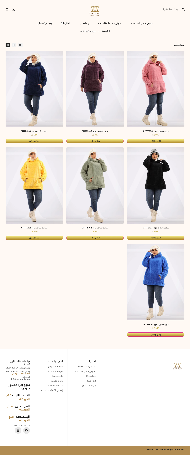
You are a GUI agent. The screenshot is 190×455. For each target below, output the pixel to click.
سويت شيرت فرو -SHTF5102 (95, 228)
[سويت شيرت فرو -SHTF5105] (95, 89)
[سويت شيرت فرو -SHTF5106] (155, 89)
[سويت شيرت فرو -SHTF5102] (95, 185)
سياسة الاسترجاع (55, 366)
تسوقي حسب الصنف (143, 23)
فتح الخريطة (19, 418)
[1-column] (20, 45)
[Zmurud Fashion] (95, 9)
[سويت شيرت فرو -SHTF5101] (34, 185)
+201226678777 (22, 425)
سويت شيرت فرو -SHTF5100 (155, 324)
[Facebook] (26, 430)
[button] (7, 9)
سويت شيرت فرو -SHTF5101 (34, 228)
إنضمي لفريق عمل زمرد (52, 390)
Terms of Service (54, 385)
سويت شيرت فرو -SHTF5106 (156, 131)
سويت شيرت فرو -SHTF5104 (34, 131)
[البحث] (183, 9)
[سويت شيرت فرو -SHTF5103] (155, 185)
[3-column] (8, 45)
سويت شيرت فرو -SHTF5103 (156, 228)
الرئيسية (106, 31)
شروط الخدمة (57, 381)
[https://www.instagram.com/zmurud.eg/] (18, 430)
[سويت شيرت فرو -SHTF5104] (34, 89)
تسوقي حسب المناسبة (111, 23)
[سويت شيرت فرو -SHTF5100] (155, 282)
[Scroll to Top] (5, 440)
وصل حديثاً (84, 23)
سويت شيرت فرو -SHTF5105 (95, 131)
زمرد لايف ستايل (44, 23)
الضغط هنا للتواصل (21, 373)
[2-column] (14, 45)
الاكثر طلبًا (65, 23)
